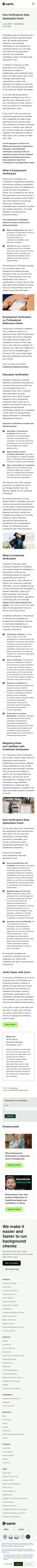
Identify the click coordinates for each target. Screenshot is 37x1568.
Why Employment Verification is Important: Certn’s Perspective (17, 1156)
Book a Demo (10, 1024)
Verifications (13, 1088)
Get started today (12, 1269)
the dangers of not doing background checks (17, 602)
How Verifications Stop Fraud (18, 1090)
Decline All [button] (29, 1564)
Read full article (14, 1165)
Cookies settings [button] (8, 1564)
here (8, 1552)
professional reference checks (15, 367)
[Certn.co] (8, 4)
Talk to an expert (11, 1263)
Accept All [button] (18, 1564)
